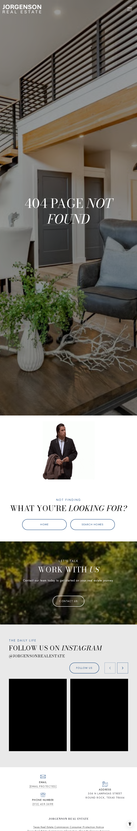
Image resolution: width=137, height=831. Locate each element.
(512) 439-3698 (43, 804)
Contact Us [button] (68, 601)
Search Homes (92, 524)
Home (44, 524)
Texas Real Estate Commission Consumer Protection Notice (68, 827)
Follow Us (84, 668)
